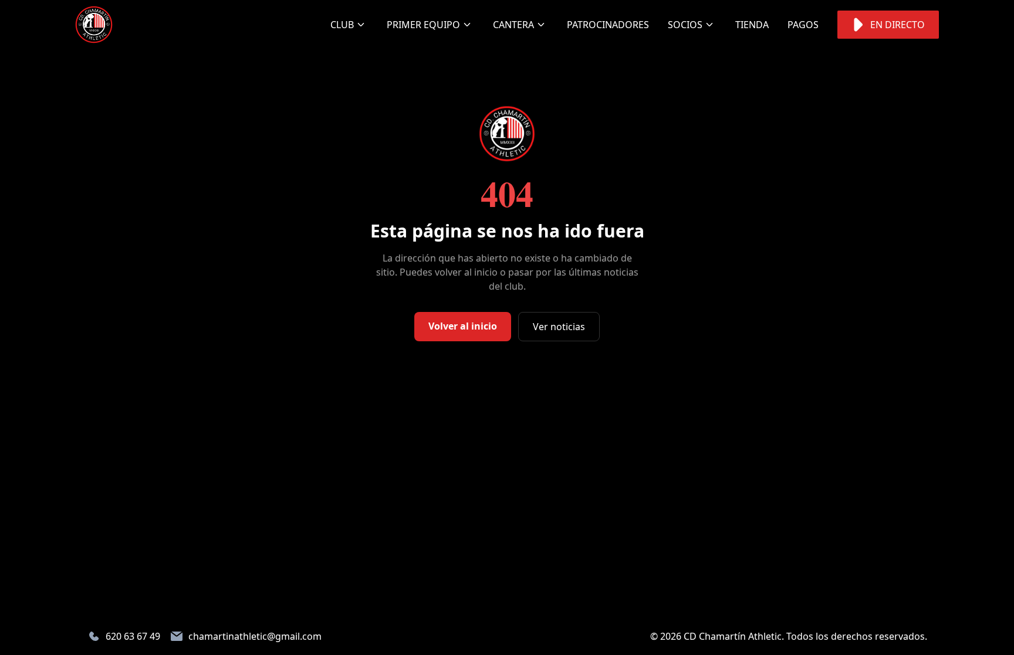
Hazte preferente (705, 92)
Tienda (752, 24)
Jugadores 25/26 (422, 78)
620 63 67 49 (133, 636)
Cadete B (523, 141)
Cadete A (523, 118)
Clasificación (430, 156)
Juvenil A (524, 48)
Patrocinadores (608, 24)
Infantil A (526, 165)
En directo (897, 24)
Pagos (803, 24)
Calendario (425, 132)
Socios (685, 24)
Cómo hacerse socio (713, 55)
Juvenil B (524, 71)
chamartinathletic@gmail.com (255, 636)
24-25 (408, 109)
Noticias (361, 48)
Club (342, 24)
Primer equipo (423, 24)
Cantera (513, 24)
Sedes (354, 71)
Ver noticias (559, 326)
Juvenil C (524, 95)
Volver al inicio (462, 326)
